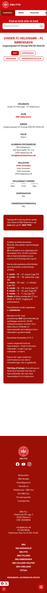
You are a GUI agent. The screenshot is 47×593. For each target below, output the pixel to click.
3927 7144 (26, 225)
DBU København (23, 117)
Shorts (23, 184)
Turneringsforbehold (23, 204)
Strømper (34, 184)
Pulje (23, 134)
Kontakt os (23, 486)
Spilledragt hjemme (24, 181)
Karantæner (11, 59)
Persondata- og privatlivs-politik (23, 578)
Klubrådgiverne (23, 483)
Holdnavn (23, 104)
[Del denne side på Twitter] (6, 584)
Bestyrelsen (23, 475)
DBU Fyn (23, 552)
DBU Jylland (23, 556)
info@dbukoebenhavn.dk (23, 156)
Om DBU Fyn (23, 494)
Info (15, 53)
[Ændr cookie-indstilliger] (4, 589)
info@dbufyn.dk (23, 528)
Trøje (12, 184)
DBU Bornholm (23, 548)
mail (9, 225)
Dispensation (23, 194)
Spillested (23, 163)
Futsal (23, 571)
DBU (23, 545)
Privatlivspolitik (23, 497)
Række (23, 124)
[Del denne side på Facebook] (2, 584)
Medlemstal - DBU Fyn (23, 490)
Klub (23, 114)
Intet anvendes (23, 166)
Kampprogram (28, 53)
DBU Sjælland (23, 567)
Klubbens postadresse (23, 145)
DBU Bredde (23, 479)
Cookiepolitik (23, 501)
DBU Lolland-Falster (23, 563)
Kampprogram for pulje (31, 59)
